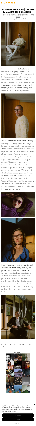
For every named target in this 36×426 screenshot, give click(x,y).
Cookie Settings (18, 423)
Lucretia (31, 186)
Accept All (18, 415)
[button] (34, 2)
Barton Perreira (23, 69)
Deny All (18, 419)
